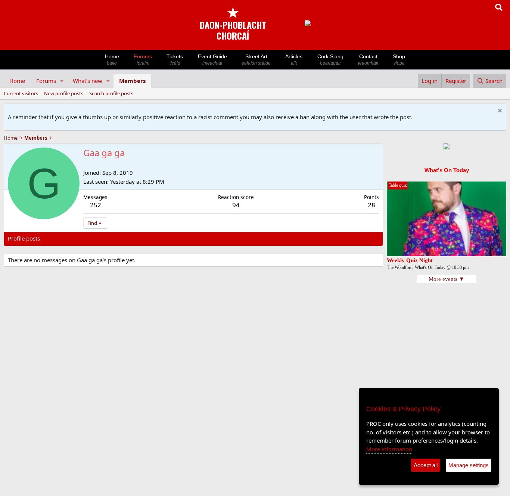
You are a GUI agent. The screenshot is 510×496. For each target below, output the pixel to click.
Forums (143, 59)
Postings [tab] (101, 238)
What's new (87, 80)
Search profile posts (111, 93)
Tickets (175, 59)
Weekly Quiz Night (410, 260)
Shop (399, 59)
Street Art (256, 59)
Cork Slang (330, 59)
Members (132, 80)
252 (95, 205)
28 (371, 205)
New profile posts (63, 93)
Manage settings (468, 465)
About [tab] (127, 238)
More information (389, 449)
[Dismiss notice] (499, 111)
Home (112, 59)
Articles (293, 59)
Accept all (426, 465)
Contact (368, 59)
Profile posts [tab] (24, 238)
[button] (62, 81)
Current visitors (21, 93)
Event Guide (212, 59)
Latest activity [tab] (65, 238)
